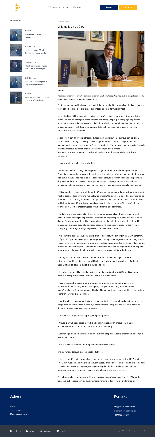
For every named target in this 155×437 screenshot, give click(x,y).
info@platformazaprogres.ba (124, 407)
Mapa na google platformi (19, 414)
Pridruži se (127, 7)
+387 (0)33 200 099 (121, 415)
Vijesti (66, 7)
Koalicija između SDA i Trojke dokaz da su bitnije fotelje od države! (35, 53)
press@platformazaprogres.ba (125, 411)
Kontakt (77, 7)
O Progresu (53, 7)
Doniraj (109, 7)
